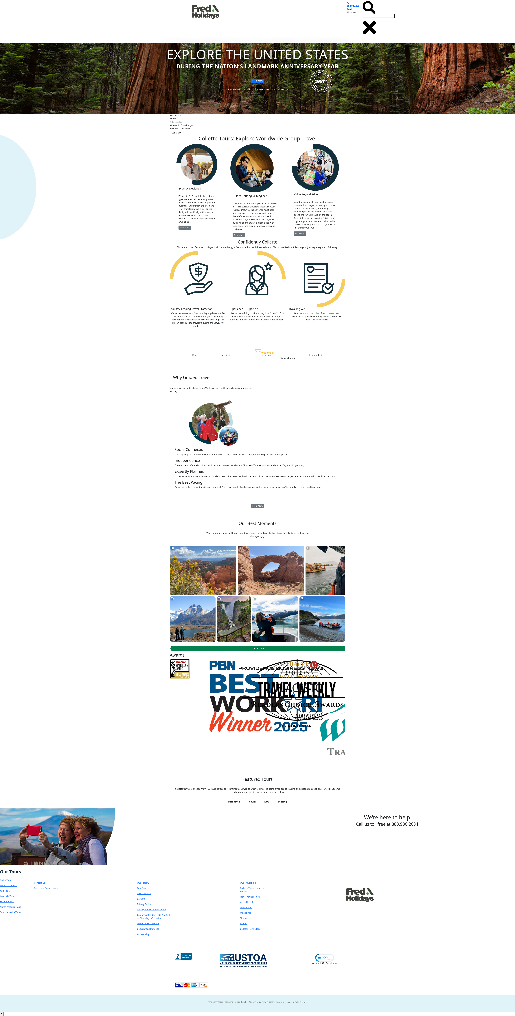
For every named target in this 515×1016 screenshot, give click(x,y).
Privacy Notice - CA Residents (151, 909)
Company (146, 874)
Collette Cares (144, 893)
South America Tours (10, 912)
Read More (185, 227)
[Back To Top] (2, 1014)
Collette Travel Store (250, 928)
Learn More (257, 80)
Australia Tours (7, 896)
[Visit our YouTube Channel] (16, 867)
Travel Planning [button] (320, 19)
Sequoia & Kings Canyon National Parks (273, 89)
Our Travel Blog (248, 882)
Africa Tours (6, 880)
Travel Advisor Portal (250, 896)
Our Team (142, 888)
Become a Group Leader (46, 888)
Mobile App (246, 912)
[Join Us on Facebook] (3, 867)
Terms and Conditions (148, 923)
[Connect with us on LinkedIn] (11, 867)
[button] (324, 957)
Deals (289, 19)
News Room (246, 907)
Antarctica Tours (8, 885)
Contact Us (39, 882)
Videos (243, 923)
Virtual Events (247, 902)
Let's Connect (47, 874)
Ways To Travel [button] (251, 19)
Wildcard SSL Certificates (324, 963)
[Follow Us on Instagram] (5, 867)
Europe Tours (7, 901)
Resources (250, 874)
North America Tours (10, 906)
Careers (141, 898)
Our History (143, 882)
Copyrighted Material (148, 928)
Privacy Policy (144, 904)
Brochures (302, 19)
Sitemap (244, 918)
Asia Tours (5, 890)
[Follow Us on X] (8, 867)
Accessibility (143, 934)
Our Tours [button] (231, 19)
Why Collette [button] (272, 19)
